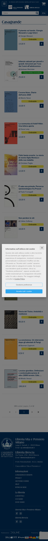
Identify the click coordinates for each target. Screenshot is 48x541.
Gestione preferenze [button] (24, 285)
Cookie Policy (19, 279)
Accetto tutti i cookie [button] (24, 291)
